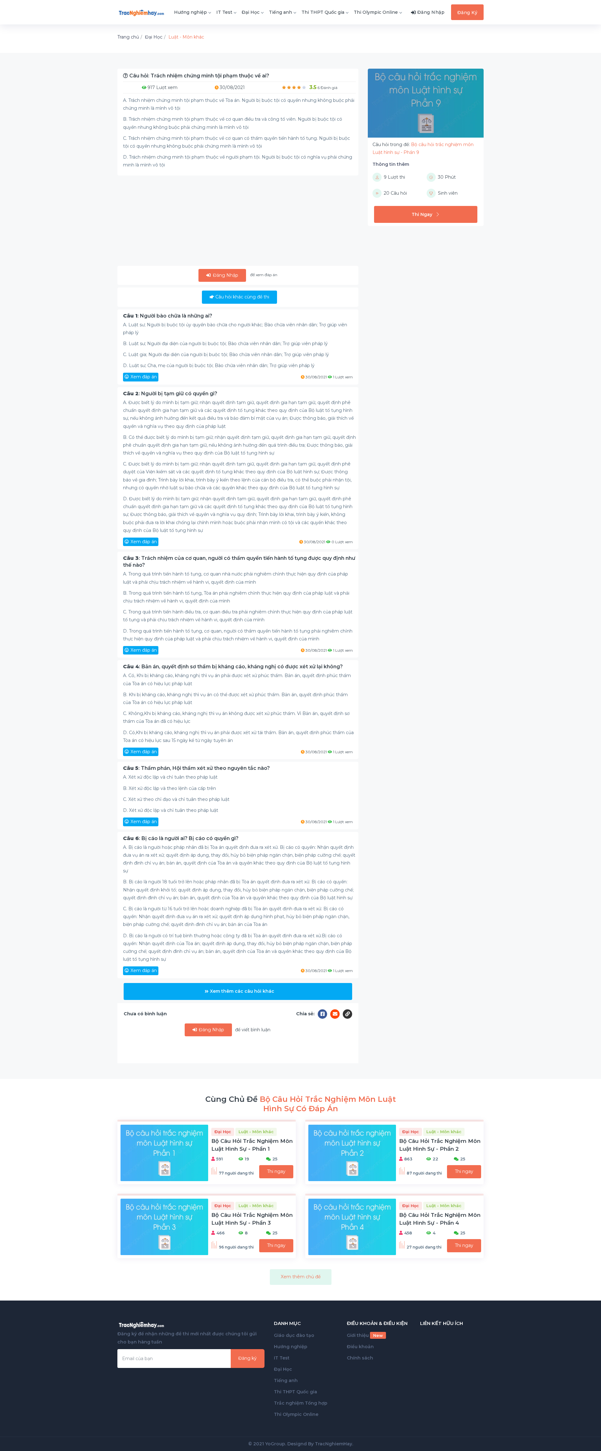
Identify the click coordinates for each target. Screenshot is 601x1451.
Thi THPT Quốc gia (322, 12)
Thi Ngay (422, 214)
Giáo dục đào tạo (294, 1335)
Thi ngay (276, 1171)
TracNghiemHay (333, 1444)
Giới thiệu (365, 1335)
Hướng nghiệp (190, 12)
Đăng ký (247, 1358)
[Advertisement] (237, 222)
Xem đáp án (144, 377)
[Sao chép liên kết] (347, 1014)
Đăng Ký (467, 12)
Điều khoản (360, 1346)
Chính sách (360, 1358)
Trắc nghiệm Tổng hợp (300, 1403)
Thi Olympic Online (376, 12)
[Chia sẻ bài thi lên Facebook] (324, 1014)
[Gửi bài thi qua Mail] (336, 1014)
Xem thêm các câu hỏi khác (242, 991)
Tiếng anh (280, 12)
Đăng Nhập (225, 275)
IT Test (224, 12)
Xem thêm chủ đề (301, 1277)
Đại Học (250, 12)
